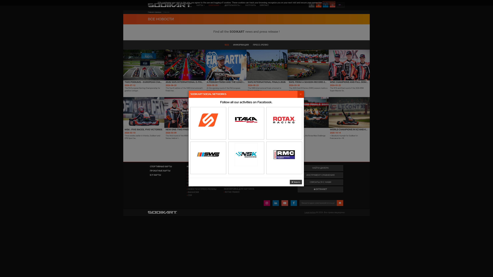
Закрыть (296, 182)
